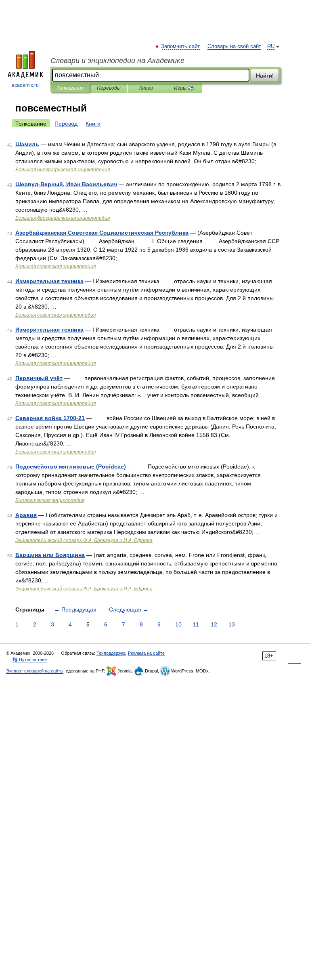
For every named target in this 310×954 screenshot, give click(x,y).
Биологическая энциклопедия (49, 500)
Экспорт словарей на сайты (34, 670)
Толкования (70, 88)
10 (178, 624)
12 (214, 624)
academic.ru (25, 85)
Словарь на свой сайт (234, 46)
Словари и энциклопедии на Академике (117, 61)
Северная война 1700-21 (50, 418)
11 (196, 624)
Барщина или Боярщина (50, 555)
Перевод (66, 123)
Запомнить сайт (181, 46)
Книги (146, 88)
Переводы (109, 88)
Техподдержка (111, 653)
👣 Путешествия (29, 659)
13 (231, 624)
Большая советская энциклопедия (55, 266)
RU (270, 46)
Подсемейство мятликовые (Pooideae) (70, 466)
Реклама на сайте (146, 653)
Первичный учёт (39, 378)
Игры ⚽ (184, 88)
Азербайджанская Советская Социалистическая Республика (102, 232)
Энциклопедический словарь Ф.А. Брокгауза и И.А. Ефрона (84, 540)
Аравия (26, 515)
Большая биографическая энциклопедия (62, 169)
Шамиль (27, 144)
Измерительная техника (49, 281)
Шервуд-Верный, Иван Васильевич (66, 184)
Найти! (265, 75)
